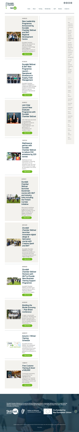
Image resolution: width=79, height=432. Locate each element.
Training (40, 8)
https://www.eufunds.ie (61, 424)
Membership (47, 8)
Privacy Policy (39, 427)
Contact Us (66, 8)
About (34, 8)
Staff (55, 8)
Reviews (60, 8)
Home (29, 8)
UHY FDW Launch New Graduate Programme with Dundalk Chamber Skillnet (70, 66)
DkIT (30, 287)
